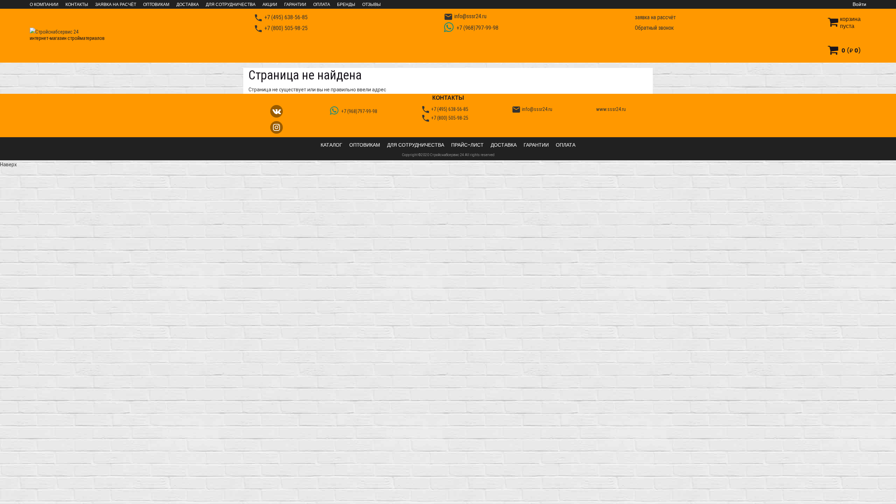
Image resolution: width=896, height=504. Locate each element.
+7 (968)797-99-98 (476, 27)
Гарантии (295, 4)
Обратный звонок (654, 27)
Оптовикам (156, 4)
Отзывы (371, 4)
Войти (859, 4)
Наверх (8, 164)
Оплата (321, 4)
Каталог (331, 144)
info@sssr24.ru (465, 16)
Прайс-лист (467, 144)
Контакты (76, 4)
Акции (269, 4)
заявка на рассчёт (655, 17)
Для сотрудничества (230, 4)
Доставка (187, 4)
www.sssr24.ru (611, 109)
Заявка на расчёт (115, 4)
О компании (44, 4)
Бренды (346, 4)
